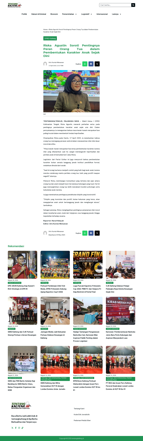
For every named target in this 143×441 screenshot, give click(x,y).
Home (45, 29)
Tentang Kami (79, 408)
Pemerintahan (68, 14)
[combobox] (115, 5)
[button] (84, 63)
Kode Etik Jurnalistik (82, 414)
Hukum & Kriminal (38, 14)
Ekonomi (54, 14)
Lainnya (115, 14)
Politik (24, 14)
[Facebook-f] (16, 428)
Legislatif (85, 14)
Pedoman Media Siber (82, 420)
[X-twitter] (12, 428)
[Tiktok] (22, 428)
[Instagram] (19, 428)
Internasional (102, 14)
